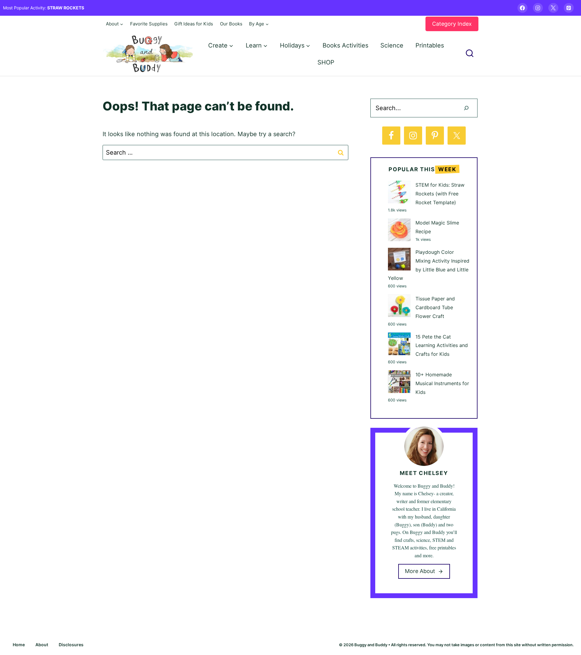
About (41, 644)
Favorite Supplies (149, 24)
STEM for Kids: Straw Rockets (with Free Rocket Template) (439, 193)
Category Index (452, 24)
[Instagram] (538, 8)
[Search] (466, 108)
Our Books (231, 24)
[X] (553, 8)
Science (391, 45)
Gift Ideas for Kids (193, 24)
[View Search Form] (469, 53)
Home (19, 644)
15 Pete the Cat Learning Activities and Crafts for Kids (441, 345)
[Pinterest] (569, 8)
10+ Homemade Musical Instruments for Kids (442, 383)
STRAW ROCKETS (65, 7)
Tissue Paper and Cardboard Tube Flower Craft (435, 307)
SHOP (325, 62)
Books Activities (345, 45)
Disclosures (71, 644)
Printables (429, 45)
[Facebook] (522, 8)
